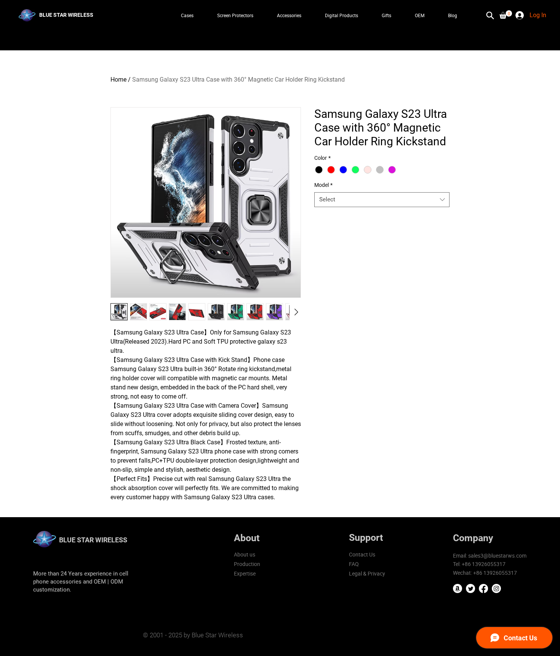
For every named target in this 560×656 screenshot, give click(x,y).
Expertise (245, 573)
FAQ (354, 564)
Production (247, 564)
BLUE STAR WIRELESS (93, 540)
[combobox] (382, 199)
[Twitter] (470, 588)
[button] (505, 14)
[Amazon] (457, 588)
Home (118, 79)
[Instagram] (496, 588)
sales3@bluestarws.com (497, 555)
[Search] (490, 15)
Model (323, 185)
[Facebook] (483, 588)
